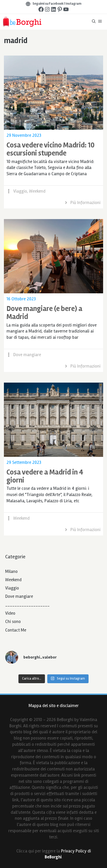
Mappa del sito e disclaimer (54, 705)
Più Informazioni (85, 202)
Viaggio (20, 191)
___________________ (27, 605)
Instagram (73, 4)
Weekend (37, 191)
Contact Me (15, 630)
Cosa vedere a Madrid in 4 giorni (44, 476)
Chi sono (13, 621)
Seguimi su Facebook (47, 4)
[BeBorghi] (22, 22)
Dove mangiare (27, 354)
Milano (11, 571)
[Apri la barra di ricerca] (94, 22)
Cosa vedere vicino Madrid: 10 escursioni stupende (50, 149)
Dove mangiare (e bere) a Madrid (44, 312)
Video (10, 613)
